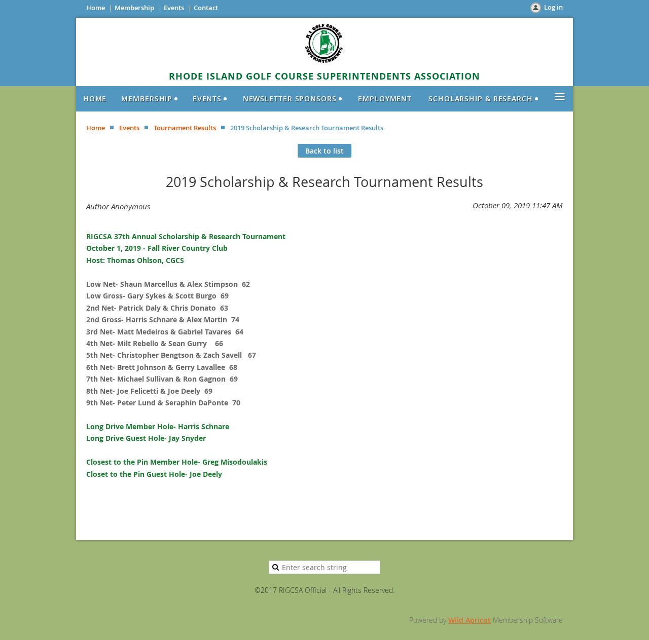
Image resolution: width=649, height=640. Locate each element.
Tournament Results (185, 127)
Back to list (324, 151)
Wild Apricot (469, 620)
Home (95, 7)
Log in (553, 7)
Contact (206, 7)
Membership (134, 7)
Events (174, 7)
